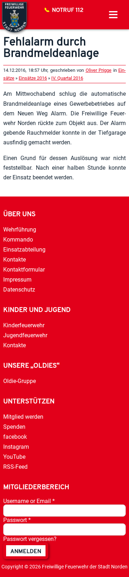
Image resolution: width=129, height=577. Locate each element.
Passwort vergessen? (30, 539)
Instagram (16, 446)
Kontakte (14, 259)
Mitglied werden (23, 416)
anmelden (25, 551)
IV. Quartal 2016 (67, 78)
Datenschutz (19, 289)
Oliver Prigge (99, 70)
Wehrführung (19, 229)
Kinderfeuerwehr (23, 325)
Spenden (14, 426)
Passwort (17, 520)
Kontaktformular (24, 269)
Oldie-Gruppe (19, 381)
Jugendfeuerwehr (25, 335)
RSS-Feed (15, 466)
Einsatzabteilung (24, 249)
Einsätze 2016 (33, 78)
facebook (15, 436)
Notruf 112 (67, 10)
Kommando (18, 239)
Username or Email (29, 501)
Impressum (17, 279)
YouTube (14, 456)
